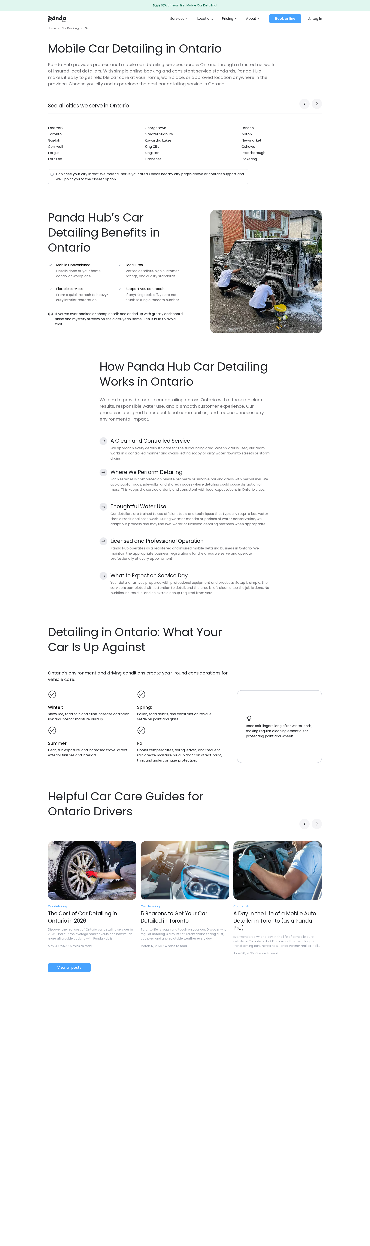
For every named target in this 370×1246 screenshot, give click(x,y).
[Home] (57, 18)
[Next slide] (317, 104)
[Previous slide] (304, 104)
